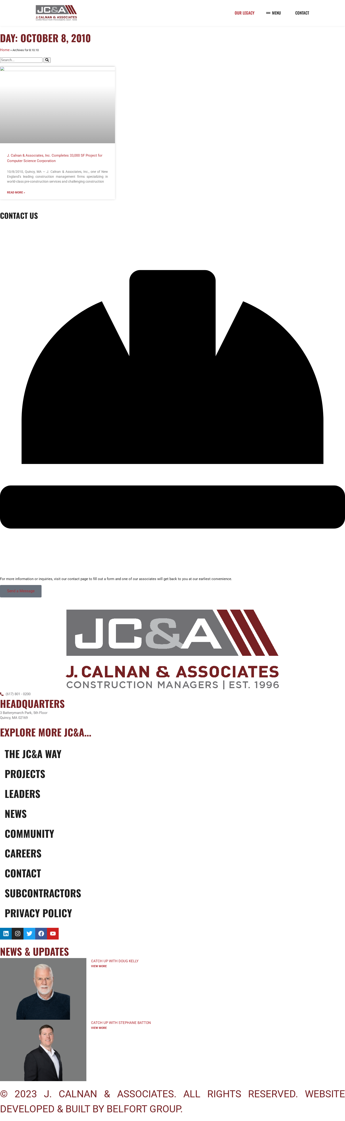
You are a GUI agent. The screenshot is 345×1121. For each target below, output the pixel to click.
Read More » (16, 192)
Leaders (22, 793)
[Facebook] (41, 934)
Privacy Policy (38, 913)
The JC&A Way (33, 753)
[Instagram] (17, 934)
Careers (23, 853)
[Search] (47, 60)
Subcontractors (43, 893)
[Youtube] (53, 934)
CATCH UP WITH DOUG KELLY (114, 961)
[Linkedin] (6, 934)
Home (5, 50)
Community (29, 833)
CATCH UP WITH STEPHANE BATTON (121, 1023)
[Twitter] (29, 934)
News (16, 813)
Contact (23, 873)
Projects (25, 773)
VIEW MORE (99, 966)
